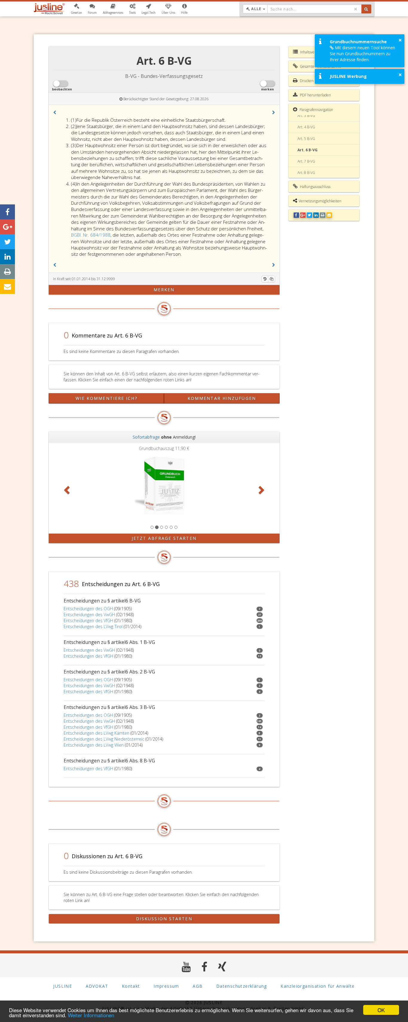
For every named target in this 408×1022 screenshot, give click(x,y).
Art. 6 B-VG (307, 149)
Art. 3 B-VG (306, 115)
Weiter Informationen (91, 1015)
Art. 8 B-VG (306, 172)
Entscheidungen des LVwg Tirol (93, 626)
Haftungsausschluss (314, 186)
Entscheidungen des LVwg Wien (94, 745)
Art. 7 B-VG (306, 161)
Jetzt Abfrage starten (164, 538)
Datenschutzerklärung (241, 986)
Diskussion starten (164, 918)
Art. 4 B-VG (306, 127)
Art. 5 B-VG (306, 138)
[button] (76, 8)
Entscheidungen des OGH (88, 608)
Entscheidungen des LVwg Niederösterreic (104, 739)
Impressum (166, 986)
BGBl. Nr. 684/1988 (91, 235)
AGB (198, 986)
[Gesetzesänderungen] (265, 279)
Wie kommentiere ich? (106, 398)
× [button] (400, 40)
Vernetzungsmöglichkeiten (320, 201)
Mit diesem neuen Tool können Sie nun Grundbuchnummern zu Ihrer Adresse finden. (362, 53)
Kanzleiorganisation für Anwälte (317, 986)
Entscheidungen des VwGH (89, 614)
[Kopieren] (271, 279)
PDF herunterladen (315, 95)
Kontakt (131, 986)
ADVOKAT (97, 986)
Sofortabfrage (146, 437)
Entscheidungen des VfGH (88, 620)
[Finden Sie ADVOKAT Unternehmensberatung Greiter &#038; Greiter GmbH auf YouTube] (186, 967)
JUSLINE (62, 986)
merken (164, 289)
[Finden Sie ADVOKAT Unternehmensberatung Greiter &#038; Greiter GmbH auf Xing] (222, 967)
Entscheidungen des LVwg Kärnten (96, 733)
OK (381, 1010)
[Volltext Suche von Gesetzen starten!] (366, 8)
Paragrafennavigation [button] (316, 109)
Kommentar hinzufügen (222, 398)
